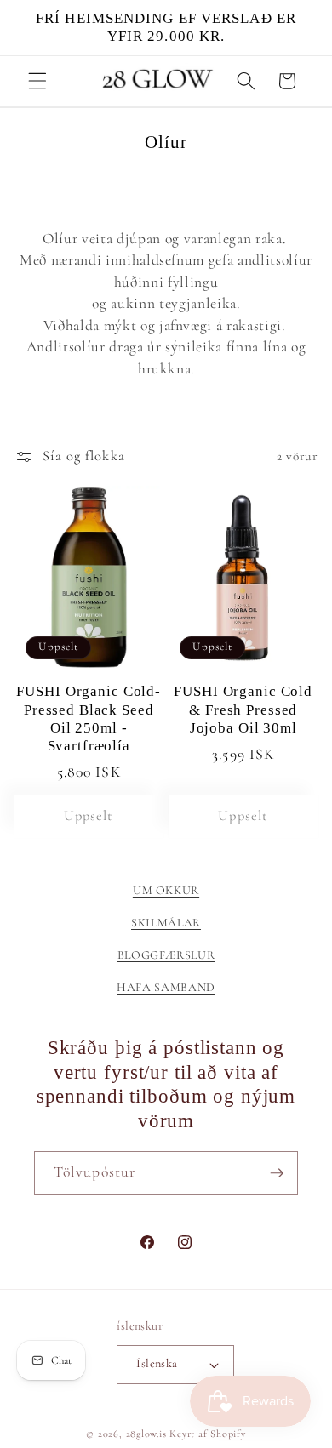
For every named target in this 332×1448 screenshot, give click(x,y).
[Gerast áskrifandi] (276, 1173)
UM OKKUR (166, 890)
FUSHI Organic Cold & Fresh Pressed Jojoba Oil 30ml (243, 709)
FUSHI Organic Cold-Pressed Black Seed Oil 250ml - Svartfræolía (88, 718)
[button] (37, 80)
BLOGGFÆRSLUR (166, 955)
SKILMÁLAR (166, 922)
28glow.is (146, 1433)
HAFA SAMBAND (166, 987)
